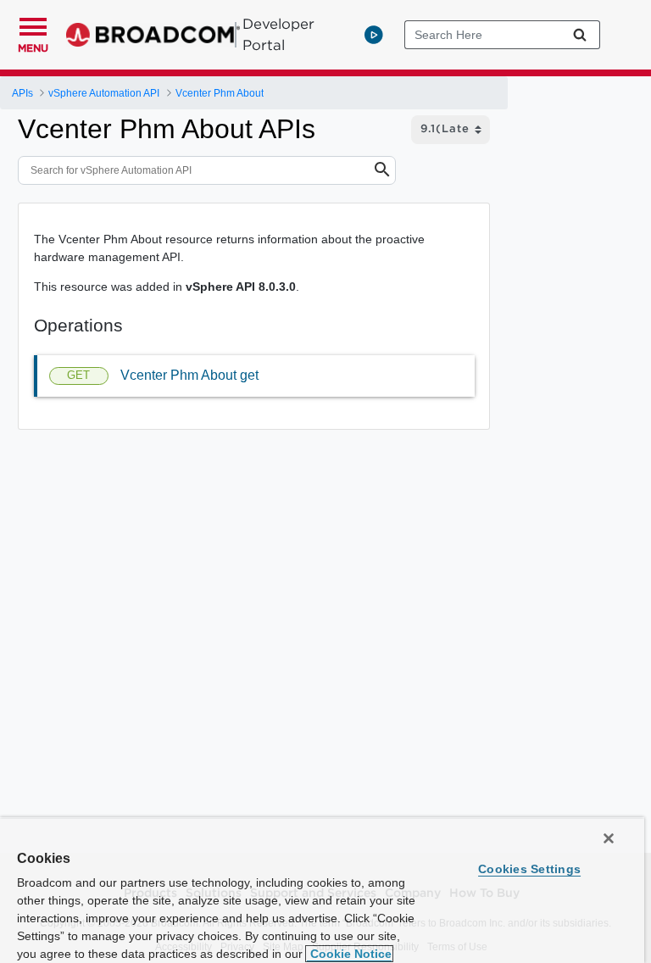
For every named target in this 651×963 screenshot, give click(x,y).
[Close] (609, 838)
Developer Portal (278, 34)
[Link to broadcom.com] (153, 34)
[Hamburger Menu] (33, 25)
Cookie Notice (349, 953)
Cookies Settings (529, 869)
